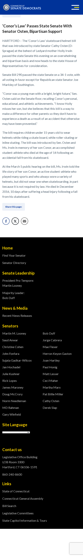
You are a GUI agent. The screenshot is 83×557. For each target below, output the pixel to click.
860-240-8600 (12, 474)
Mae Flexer (50, 347)
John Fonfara (10, 353)
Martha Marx (52, 387)
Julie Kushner (11, 374)
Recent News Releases (17, 315)
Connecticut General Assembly (22, 498)
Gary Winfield (11, 414)
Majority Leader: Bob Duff (13, 295)
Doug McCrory (12, 394)
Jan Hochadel (11, 367)
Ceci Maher (50, 380)
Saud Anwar (10, 340)
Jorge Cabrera (52, 340)
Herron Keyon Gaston (57, 353)
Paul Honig (50, 367)
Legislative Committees (18, 513)
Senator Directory (14, 263)
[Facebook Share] (6, 221)
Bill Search (9, 506)
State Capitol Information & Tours (24, 520)
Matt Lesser (51, 374)
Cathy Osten (51, 401)
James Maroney (12, 387)
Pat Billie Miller (53, 394)
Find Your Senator (14, 255)
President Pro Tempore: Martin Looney (18, 283)
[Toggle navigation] (75, 7)
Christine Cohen (12, 347)
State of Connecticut (16, 491)
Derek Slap (50, 407)
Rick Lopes (9, 380)
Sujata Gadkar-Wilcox (17, 360)
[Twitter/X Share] (15, 221)
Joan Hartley (51, 360)
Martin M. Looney (14, 333)
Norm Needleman (14, 401)
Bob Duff (49, 333)
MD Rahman (10, 407)
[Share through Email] (24, 221)
